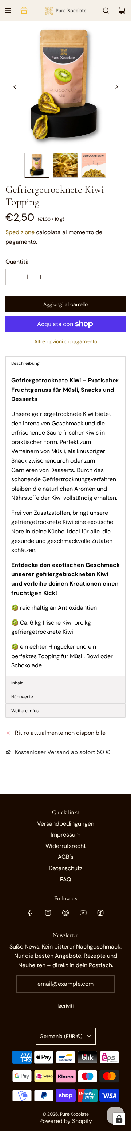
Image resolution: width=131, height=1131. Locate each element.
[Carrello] (122, 11)
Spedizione (20, 232)
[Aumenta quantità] (41, 277)
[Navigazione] (8, 11)
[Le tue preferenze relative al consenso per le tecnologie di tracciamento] (119, 1119)
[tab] (65, 683)
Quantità (17, 262)
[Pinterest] (65, 913)
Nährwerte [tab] (22, 697)
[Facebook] (31, 913)
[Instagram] (48, 913)
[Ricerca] (106, 11)
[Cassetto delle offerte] (24, 11)
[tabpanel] (65, 523)
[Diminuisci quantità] (14, 277)
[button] (15, 87)
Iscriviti (65, 1006)
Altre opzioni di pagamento (65, 341)
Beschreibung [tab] (25, 363)
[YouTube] (83, 913)
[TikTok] (100, 913)
